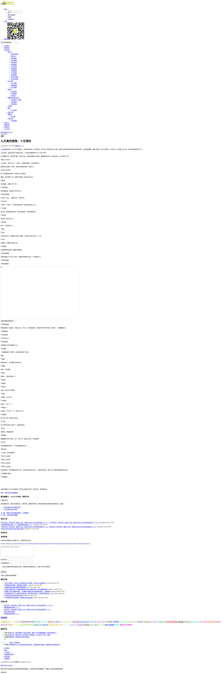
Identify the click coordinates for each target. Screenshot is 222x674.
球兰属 (13, 116)
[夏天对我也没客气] (7, 529)
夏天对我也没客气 (19, 529)
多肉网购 (140, 622)
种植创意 (45, 625)
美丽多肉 (73, 625)
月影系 (10, 625)
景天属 (13, 56)
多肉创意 (93, 622)
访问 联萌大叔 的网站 (10, 509)
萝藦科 (10, 114)
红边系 (60, 625)
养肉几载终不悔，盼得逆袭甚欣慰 (37, 589)
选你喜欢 (4, 618)
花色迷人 (87, 625)
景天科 (10, 52)
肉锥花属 (14, 93)
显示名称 (4, 559)
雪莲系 (117, 625)
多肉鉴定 (154, 622)
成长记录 (195, 622)
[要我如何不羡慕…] (10, 585)
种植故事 (15, 492)
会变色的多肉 (26, 622)
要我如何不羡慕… (22, 585)
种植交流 (38, 625)
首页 (2, 132)
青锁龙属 (14, 64)
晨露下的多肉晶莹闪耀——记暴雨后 (15, 513)
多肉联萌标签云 (9, 654)
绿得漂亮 (66, 625)
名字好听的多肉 (66, 622)
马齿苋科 (10, 118)
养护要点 (43, 622)
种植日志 (7, 127)
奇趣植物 (161, 622)
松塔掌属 (14, 104)
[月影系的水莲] (9, 595)
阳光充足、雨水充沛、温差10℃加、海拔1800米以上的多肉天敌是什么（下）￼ (75, 522)
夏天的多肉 (8, 492)
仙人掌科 (10, 81)
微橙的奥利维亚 (20, 587)
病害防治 (16, 625)
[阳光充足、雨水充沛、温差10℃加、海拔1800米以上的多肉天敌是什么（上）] (25, 527)
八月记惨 (3, 149)
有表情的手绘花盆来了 (27, 597)
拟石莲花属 (14, 54)
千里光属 (14, 110)
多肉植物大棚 (124, 622)
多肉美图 (147, 622)
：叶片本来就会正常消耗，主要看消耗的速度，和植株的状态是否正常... (36, 644)
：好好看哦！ (14, 642)
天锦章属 (14, 70)
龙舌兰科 (10, 112)
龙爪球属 (14, 87)
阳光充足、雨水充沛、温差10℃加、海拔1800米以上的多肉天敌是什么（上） (73, 527)
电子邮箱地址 (5, 563)
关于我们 (7, 648)
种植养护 (7, 48)
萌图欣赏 (7, 125)
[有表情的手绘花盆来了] (12, 597)
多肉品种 (7, 50)
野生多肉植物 (109, 625)
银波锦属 (14, 75)
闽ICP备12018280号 (7, 665)
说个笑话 (94, 625)
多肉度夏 (109, 622)
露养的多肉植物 (126, 625)
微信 (5, 39)
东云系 (12, 622)
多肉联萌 (3, 3)
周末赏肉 (76, 622)
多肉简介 (7, 46)
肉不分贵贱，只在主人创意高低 (35, 583)
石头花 (22, 625)
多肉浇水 (133, 622)
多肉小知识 (101, 622)
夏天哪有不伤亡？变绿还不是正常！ (39, 593)
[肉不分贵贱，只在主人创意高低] (14, 583)
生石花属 (14, 91)
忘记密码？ (11, 19)
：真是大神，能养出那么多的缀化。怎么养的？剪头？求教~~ (31, 635)
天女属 (13, 95)
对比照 (180, 622)
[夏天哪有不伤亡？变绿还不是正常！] (16, 593)
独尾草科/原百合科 (13, 98)
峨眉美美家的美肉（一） (11, 613)
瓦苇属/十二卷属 (16, 100)
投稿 (5, 650)
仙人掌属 (14, 83)
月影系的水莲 (18, 595)
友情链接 (7, 658)
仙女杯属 (14, 66)
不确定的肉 (5, 622)
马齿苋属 (14, 120)
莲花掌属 (14, 60)
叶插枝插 (57, 622)
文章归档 (7, 656)
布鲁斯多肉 (188, 622)
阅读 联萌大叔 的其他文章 (12, 507)
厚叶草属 (14, 58)
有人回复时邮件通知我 (9, 575)
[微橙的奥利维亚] (10, 587)
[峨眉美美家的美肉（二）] (9, 524)
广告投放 (7, 652)
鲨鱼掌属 (14, 102)
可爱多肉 (50, 622)
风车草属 (14, 62)
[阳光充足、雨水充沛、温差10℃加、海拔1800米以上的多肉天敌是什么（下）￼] (26, 522)
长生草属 (14, 73)
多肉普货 (116, 622)
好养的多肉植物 (171, 622)
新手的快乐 (204, 622)
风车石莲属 (14, 79)
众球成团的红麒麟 (9, 515)
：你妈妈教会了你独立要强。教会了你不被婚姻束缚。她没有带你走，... (34, 633)
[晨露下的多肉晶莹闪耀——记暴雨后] (16, 591)
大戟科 (10, 106)
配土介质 (101, 625)
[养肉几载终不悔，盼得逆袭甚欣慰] (15, 589)
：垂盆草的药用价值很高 (19, 637)
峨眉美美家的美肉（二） (25, 524)
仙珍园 (18, 622)
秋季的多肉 (29, 625)
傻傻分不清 (35, 622)
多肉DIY (6, 122)
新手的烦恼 (212, 622)
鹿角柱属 (14, 85)
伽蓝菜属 (14, 68)
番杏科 (10, 89)
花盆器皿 (80, 625)
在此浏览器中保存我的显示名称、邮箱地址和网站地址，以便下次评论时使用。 (26, 566)
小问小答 (7, 129)
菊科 (9, 108)
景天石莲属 (14, 77)
